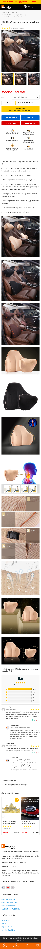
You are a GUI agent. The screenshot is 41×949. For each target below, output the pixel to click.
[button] (38, 816)
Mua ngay (20, 109)
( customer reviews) (17, 28)
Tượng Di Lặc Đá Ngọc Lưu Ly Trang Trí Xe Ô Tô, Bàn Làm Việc (10, 823)
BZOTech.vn (20, 940)
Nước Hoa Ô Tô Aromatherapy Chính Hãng (28, 823)
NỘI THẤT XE (13, 12)
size (2, 97)
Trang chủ (4, 12)
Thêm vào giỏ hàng (25, 103)
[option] (7, 79)
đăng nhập (12, 785)
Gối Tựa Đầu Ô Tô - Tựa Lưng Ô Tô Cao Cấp (13, 15)
